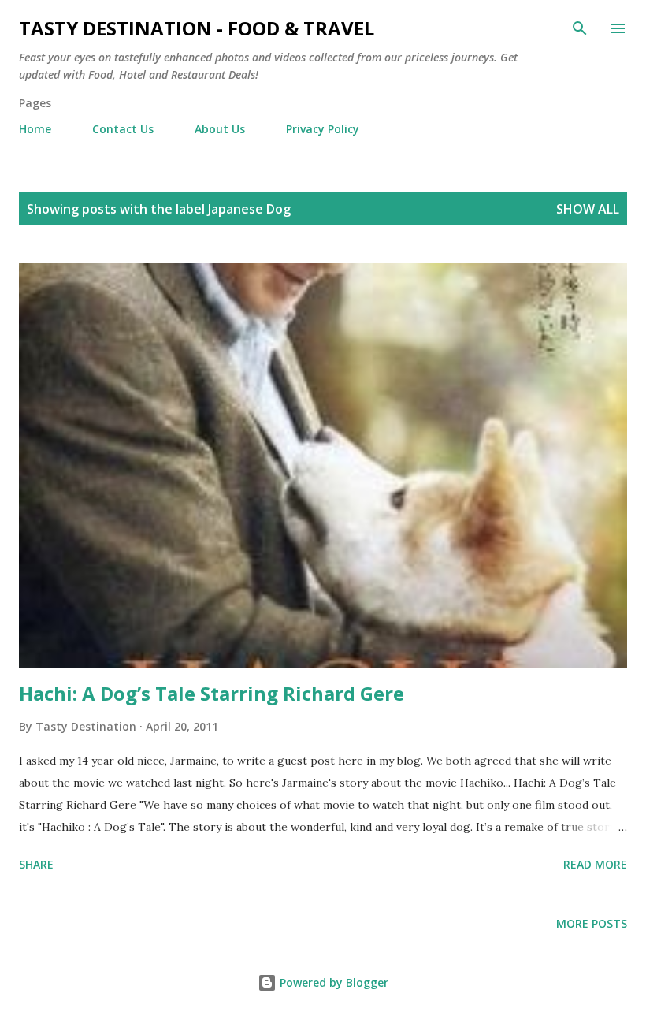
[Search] (579, 28)
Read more (595, 864)
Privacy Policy (322, 128)
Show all (587, 209)
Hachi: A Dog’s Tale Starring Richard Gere (211, 693)
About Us (220, 128)
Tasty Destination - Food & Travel (196, 28)
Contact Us (123, 128)
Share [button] (36, 864)
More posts (591, 923)
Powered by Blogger (332, 982)
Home (35, 128)
